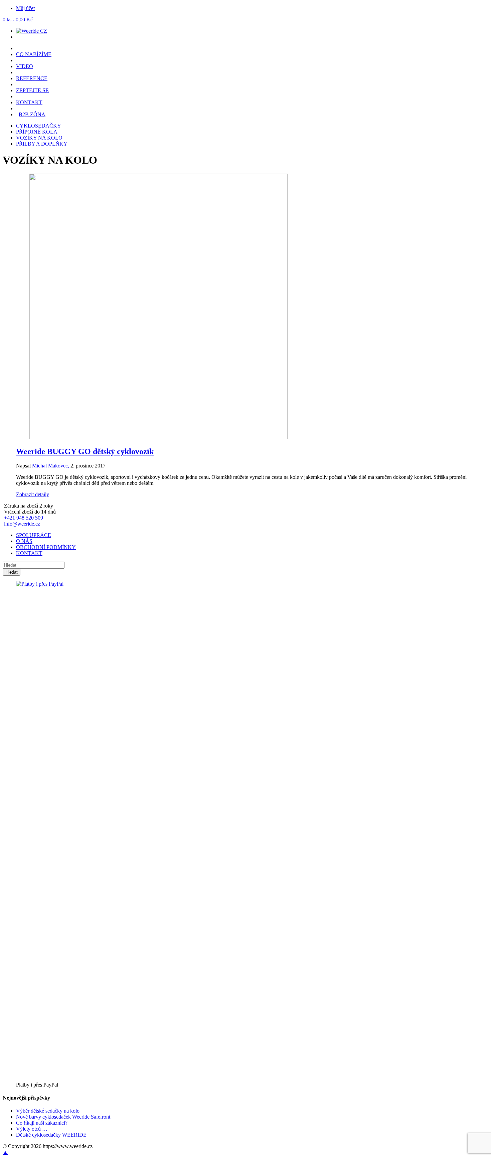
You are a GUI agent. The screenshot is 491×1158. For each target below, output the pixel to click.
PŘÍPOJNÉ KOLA (36, 132)
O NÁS (24, 541)
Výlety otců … (31, 1129)
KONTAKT (29, 102)
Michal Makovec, (51, 465)
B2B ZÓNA (32, 114)
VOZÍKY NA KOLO (39, 138)
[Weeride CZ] (31, 31)
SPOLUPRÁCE (33, 535)
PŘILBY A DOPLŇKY (41, 144)
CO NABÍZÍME (33, 54)
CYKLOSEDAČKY (38, 126)
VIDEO (24, 66)
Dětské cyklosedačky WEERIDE (51, 1135)
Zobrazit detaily (32, 494)
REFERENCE (31, 78)
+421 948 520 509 (23, 518)
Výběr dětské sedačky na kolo (47, 1111)
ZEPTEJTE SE (32, 90)
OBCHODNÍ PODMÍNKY (46, 547)
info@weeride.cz (22, 524)
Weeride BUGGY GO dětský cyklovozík (85, 451)
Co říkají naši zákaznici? (41, 1123)
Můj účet (25, 8)
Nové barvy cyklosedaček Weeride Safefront (63, 1117)
